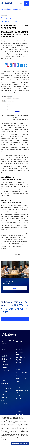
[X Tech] (6, 342)
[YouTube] (17, 341)
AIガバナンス (4, 368)
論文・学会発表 (20, 414)
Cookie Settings (14, 443)
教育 (2, 400)
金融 (2, 394)
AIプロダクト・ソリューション (22, 353)
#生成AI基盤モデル (5, 21)
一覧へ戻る (16, 255)
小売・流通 (4, 392)
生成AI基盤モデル (21, 357)
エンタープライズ (5, 403)
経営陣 (3, 362)
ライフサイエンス (5, 386)
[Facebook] (14, 341)
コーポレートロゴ (6, 370)
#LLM (23, 21)
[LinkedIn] (10, 341)
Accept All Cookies (24, 443)
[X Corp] (2, 342)
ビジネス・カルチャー (21, 398)
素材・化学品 (4, 383)
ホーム (2, 8)
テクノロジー (19, 395)
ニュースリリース (6, 18)
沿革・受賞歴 (4, 365)
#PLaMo (20, 21)
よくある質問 (19, 375)
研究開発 (19, 411)
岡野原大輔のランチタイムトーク (22, 391)
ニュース (8, 8)
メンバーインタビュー (21, 378)
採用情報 (19, 369)
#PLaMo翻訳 (14, 21)
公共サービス (5, 397)
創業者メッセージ (6, 359)
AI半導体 (18, 363)
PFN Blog (19, 387)
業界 (2, 377)
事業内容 (19, 349)
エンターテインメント (6, 389)
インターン (19, 381)
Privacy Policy (19, 439)
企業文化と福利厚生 (21, 372)
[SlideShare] (21, 341)
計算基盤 (18, 360)
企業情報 (4, 356)
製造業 (3, 380)
